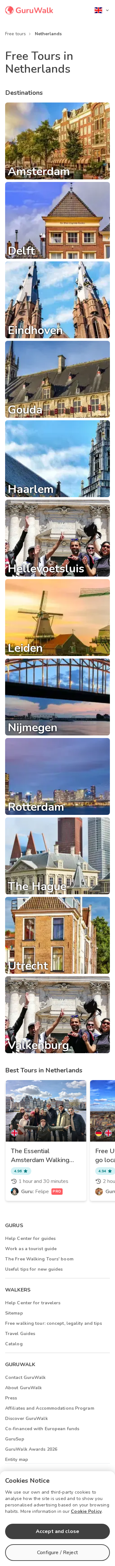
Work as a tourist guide (31, 1249)
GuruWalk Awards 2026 (31, 1449)
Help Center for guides (30, 1238)
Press (11, 1398)
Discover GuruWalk (26, 1418)
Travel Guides (20, 1334)
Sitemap (14, 1313)
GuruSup (14, 1439)
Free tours (15, 34)
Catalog (14, 1344)
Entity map (16, 1459)
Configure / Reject (57, 1552)
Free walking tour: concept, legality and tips (53, 1323)
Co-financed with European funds (42, 1429)
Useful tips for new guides (34, 1269)
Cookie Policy (86, 1511)
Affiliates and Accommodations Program (49, 1408)
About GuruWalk (23, 1388)
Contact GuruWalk (25, 1377)
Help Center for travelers (33, 1303)
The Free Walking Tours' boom (39, 1259)
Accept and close (57, 1531)
